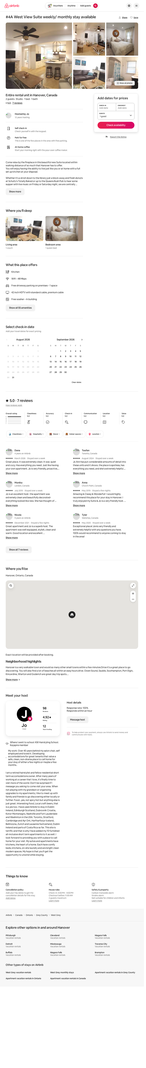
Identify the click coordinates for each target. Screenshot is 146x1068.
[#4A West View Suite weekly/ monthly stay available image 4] (122, 39)
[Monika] (9, 484)
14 (56, 361)
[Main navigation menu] (136, 6)
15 (61, 361)
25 (75, 367)
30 (65, 372)
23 (65, 367)
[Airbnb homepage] (12, 5)
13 (51, 361)
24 (70, 367)
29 (60, 372)
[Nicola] (9, 516)
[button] (116, 115)
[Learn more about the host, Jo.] (8, 115)
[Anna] (76, 484)
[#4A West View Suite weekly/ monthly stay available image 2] (89, 39)
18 (76, 361)
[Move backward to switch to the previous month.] (7, 340)
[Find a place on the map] (11, 585)
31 (13, 377)
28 (55, 372)
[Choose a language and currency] (129, 6)
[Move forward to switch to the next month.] (82, 340)
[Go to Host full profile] (33, 718)
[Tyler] (76, 516)
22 (60, 367)
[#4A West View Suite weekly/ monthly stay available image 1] (39, 56)
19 (80, 361)
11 (75, 356)
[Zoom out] (133, 599)
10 (70, 356)
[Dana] (9, 452)
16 (66, 361)
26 (80, 367)
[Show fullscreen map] (133, 585)
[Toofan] (76, 452)
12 (80, 356)
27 (50, 372)
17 (71, 361)
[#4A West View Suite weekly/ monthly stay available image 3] (89, 73)
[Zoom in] (133, 593)
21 (56, 367)
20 (50, 367)
